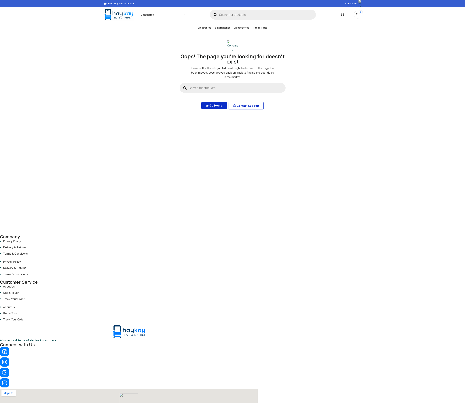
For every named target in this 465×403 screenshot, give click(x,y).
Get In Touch (11, 292)
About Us (9, 286)
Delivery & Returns (14, 247)
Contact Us (351, 3)
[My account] (342, 14)
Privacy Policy (12, 241)
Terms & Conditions (15, 253)
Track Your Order (13, 299)
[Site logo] (119, 14)
